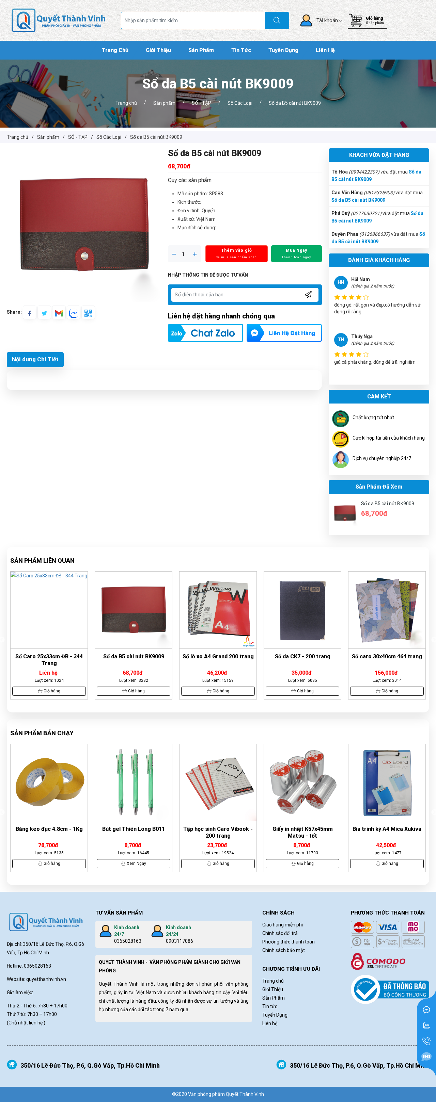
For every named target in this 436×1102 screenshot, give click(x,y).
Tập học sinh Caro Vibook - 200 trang (218, 832)
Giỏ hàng (374, 18)
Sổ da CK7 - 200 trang (302, 656)
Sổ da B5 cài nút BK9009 (358, 200)
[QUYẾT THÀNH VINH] (59, 20)
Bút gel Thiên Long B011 (133, 829)
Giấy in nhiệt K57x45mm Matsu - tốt (302, 832)
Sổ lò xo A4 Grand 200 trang (218, 656)
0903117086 (179, 941)
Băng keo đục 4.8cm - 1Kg (49, 829)
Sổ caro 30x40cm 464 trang (387, 656)
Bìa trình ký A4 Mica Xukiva (387, 829)
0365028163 (127, 941)
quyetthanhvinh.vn (46, 979)
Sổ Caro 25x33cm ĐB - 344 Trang (49, 660)
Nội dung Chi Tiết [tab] (35, 359)
